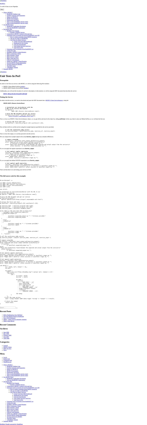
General (5, 345)
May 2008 (6, 334)
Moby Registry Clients (13, 55)
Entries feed (6, 359)
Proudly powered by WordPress (14, 424)
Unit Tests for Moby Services (18, 40)
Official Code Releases (13, 60)
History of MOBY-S (12, 17)
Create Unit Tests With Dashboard (23, 41)
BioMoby (2, 3)
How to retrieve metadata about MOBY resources (23, 37)
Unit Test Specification (20, 44)
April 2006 (6, 338)
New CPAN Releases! (9, 318)
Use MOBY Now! (8, 24)
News (5, 350)
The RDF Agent (11, 66)
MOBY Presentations (12, 18)
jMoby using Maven (8, 321)
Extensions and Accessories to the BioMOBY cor (20, 49)
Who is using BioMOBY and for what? (17, 21)
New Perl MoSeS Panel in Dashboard (13, 316)
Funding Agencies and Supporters (16, 15)
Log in (5, 357)
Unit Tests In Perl (18, 47)
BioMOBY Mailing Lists (13, 14)
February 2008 (7, 335)
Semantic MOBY (8, 69)
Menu (2, 9)
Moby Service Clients (12, 57)
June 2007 (6, 337)
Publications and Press (13, 20)
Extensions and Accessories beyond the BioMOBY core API (23, 35)
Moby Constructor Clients (14, 53)
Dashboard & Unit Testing (21, 43)
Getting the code (11, 50)
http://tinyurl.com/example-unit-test (21, 116)
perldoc (23, 86)
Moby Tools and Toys (13, 58)
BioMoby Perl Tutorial (13, 31)
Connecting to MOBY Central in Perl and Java (19, 34)
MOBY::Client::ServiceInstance (54, 100)
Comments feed (7, 360)
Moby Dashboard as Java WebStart (12, 315)
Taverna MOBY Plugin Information (16, 63)
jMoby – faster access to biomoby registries (15, 319)
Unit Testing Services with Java (22, 46)
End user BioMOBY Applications (16, 27)
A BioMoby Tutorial (12, 67)
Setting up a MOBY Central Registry (17, 61)
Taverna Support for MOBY (14, 64)
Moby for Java (7, 348)
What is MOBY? (8, 12)
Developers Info (7, 29)
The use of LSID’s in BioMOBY (19, 38)
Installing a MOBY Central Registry (16, 52)
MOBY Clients (7, 347)
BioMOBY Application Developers (16, 26)
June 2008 (6, 332)
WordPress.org (7, 362)
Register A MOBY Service (17, 32)
